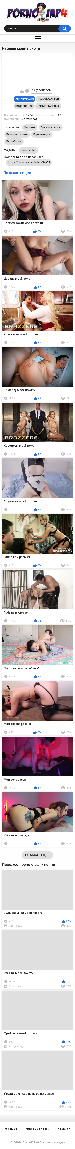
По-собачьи (13, 141)
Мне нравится (22, 91)
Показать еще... (37, 855)
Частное (29, 127)
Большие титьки (17, 134)
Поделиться (24, 106)
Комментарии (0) (48, 106)
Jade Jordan (28, 150)
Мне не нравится (27, 91)
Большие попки (50, 127)
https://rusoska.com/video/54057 (29, 162)
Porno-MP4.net (30, 1142)
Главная (11, 1129)
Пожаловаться (48, 98)
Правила (64, 1129)
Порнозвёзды (41, 134)
